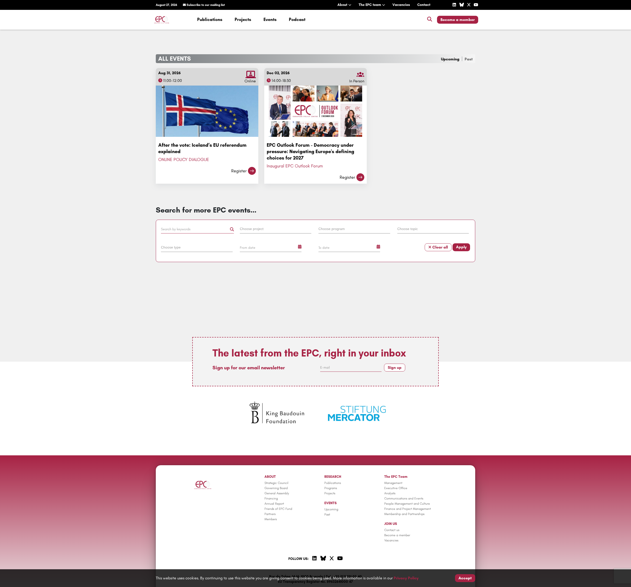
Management (393, 483)
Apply (461, 247)
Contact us (391, 530)
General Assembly (276, 493)
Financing (271, 498)
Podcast (297, 19)
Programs (330, 488)
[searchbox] (276, 228)
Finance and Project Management (407, 509)
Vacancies (401, 5)
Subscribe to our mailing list (205, 5)
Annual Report (274, 503)
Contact (423, 5)
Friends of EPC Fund (278, 509)
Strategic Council (276, 483)
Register (239, 171)
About (342, 5)
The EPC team (370, 5)
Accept (465, 578)
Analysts (389, 493)
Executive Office (395, 488)
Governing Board (276, 488)
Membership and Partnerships (404, 514)
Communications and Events (403, 498)
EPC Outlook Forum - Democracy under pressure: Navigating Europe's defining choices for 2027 (310, 151)
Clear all (439, 247)
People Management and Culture (407, 503)
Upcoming (450, 59)
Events (270, 19)
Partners (270, 514)
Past (469, 59)
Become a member (457, 19)
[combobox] (276, 230)
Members (270, 519)
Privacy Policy (406, 578)
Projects (243, 19)
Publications (209, 19)
